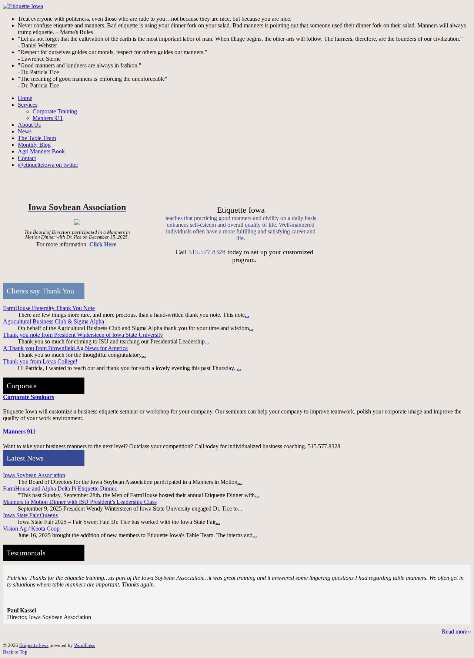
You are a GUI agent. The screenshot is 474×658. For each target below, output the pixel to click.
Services (27, 105)
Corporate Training (55, 111)
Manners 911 (48, 118)
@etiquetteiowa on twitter (48, 165)
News (24, 131)
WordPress (84, 645)
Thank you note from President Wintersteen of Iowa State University (83, 335)
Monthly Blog (34, 145)
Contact (27, 158)
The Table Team (37, 138)
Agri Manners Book (41, 151)
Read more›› (456, 631)
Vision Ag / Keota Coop (31, 528)
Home (25, 98)
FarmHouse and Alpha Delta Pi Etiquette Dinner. (60, 488)
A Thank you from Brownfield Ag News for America (65, 348)
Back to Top (15, 652)
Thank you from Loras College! (40, 361)
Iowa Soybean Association (34, 475)
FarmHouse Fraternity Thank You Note (49, 308)
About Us (29, 125)
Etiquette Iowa (34, 645)
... (247, 315)
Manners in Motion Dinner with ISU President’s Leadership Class (80, 502)
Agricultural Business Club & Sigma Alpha (53, 321)
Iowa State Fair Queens (30, 515)
